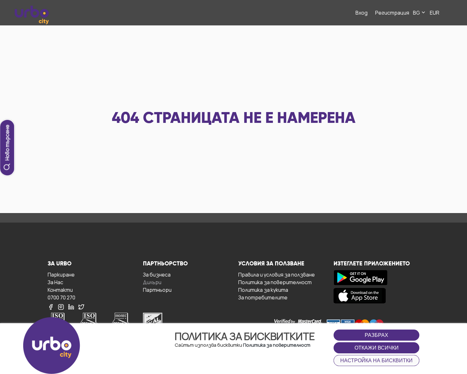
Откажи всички (377, 348)
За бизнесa (157, 274)
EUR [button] (434, 12)
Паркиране (61, 274)
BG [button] (417, 12)
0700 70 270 (61, 297)
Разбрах (376, 335)
